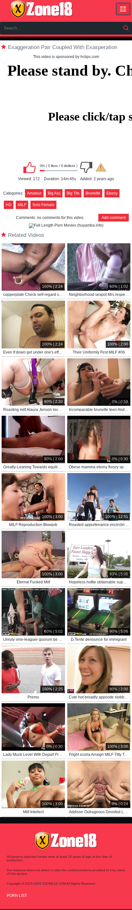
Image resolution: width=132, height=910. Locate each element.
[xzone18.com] (41, 9)
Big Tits (73, 193)
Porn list (17, 895)
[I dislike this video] (86, 167)
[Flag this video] (101, 167)
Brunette (93, 193)
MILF (22, 205)
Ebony (112, 193)
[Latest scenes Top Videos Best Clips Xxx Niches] (123, 9)
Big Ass (54, 193)
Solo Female (43, 205)
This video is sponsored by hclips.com (66, 56)
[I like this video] (29, 167)
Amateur (34, 193)
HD (9, 205)
